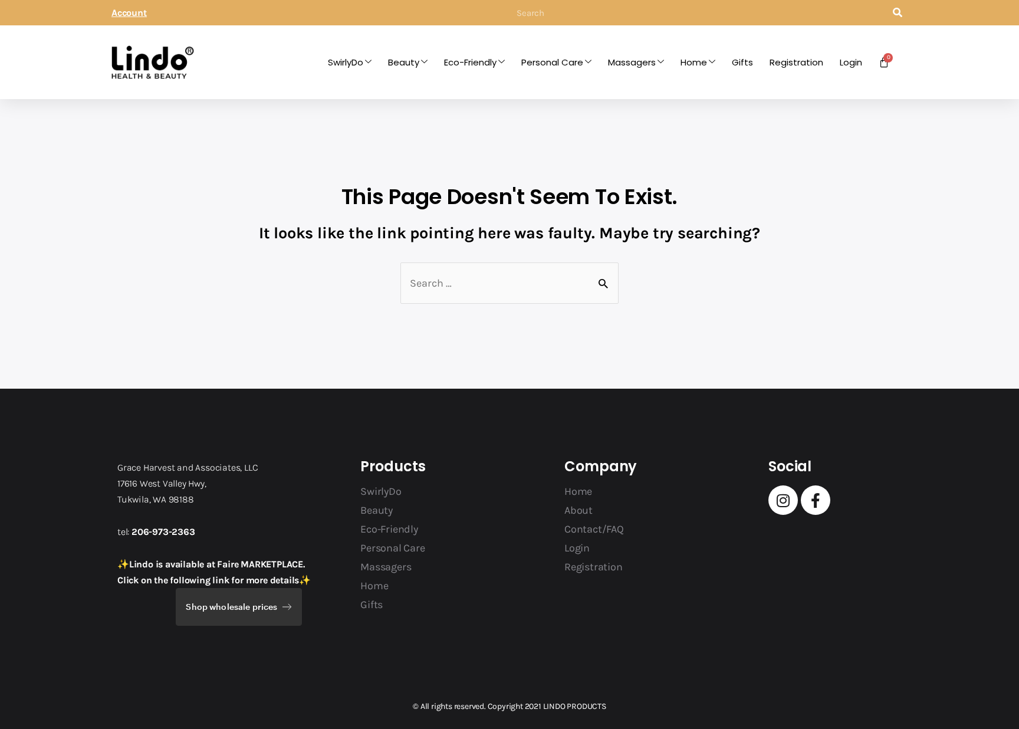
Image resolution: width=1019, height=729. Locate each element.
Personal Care (552, 62)
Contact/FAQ (594, 529)
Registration (796, 62)
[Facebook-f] (815, 500)
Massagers (632, 62)
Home (694, 62)
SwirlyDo (345, 62)
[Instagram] (783, 500)
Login (851, 62)
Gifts (742, 62)
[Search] (897, 12)
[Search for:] (509, 283)
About (578, 510)
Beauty (403, 62)
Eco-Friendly (470, 62)
